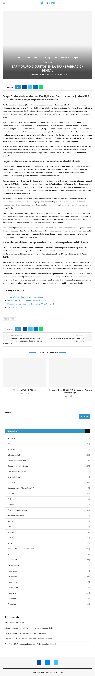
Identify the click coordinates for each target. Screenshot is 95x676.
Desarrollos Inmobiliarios (49, 460)
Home (19, 58)
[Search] (91, 3)
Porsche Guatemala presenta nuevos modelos (25, 297)
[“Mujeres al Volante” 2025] (24, 372)
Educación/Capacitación (49, 471)
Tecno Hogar (49, 576)
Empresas (49, 482)
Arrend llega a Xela (14, 307)
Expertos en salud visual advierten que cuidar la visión (26, 633)
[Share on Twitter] (30, 87)
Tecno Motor (32, 58)
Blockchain (49, 449)
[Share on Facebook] (24, 87)
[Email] (47, 662)
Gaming (49, 504)
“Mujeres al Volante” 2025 (24, 390)
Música (49, 538)
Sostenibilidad (49, 560)
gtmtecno (34, 74)
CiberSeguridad (49, 455)
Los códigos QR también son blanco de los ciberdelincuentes (28, 639)
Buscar (8, 412)
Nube (49, 543)
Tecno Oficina (49, 587)
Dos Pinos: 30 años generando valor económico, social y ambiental (30, 644)
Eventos (49, 493)
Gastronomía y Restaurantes (49, 510)
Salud (49, 554)
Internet (49, 521)
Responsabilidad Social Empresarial (49, 549)
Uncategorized (49, 598)
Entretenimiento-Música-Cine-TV (49, 488)
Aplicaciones (49, 444)
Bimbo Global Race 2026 (14, 622)
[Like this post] (19, 87)
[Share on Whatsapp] (41, 87)
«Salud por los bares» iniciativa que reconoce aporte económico (29, 628)
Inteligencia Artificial (49, 515)
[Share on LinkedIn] (35, 87)
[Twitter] (56, 662)
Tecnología (49, 593)
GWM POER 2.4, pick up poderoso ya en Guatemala (27, 300)
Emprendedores (49, 477)
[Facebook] (39, 662)
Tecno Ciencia (49, 565)
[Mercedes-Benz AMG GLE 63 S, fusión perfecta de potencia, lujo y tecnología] (70, 372)
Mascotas (49, 532)
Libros (49, 527)
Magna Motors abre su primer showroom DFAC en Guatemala (31, 304)
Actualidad (49, 438)
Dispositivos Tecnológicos (49, 466)
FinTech (49, 499)
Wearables (49, 604)
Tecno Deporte (49, 571)
